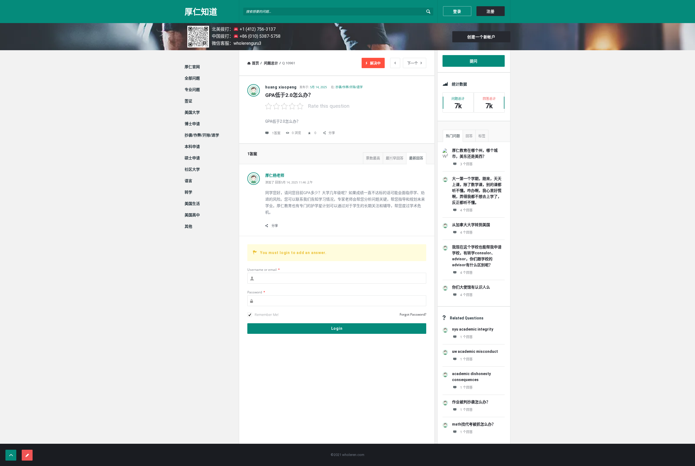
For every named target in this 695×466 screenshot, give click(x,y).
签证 (188, 101)
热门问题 (453, 136)
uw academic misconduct (475, 351)
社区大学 (192, 169)
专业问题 (192, 89)
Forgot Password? (413, 314)
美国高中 (192, 215)
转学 (188, 192)
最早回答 (394, 158)
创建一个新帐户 (481, 37)
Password (256, 292)
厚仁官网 (192, 67)
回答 (469, 136)
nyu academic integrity (472, 329)
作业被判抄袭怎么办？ (471, 402)
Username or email (263, 269)
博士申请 (192, 124)
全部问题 (192, 78)
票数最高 (373, 158)
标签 (481, 136)
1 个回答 (466, 337)
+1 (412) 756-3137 (257, 29)
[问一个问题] (27, 455)
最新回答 (416, 158)
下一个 (412, 63)
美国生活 (192, 203)
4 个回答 (466, 210)
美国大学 (192, 112)
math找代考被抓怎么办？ (473, 424)
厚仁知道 (201, 11)
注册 (490, 11)
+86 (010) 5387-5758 (259, 36)
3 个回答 (466, 164)
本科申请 (192, 146)
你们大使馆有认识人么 (471, 287)
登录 (457, 11)
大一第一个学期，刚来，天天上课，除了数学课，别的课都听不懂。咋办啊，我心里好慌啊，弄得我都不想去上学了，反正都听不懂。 (476, 190)
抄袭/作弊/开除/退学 (349, 87)
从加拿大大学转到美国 (471, 225)
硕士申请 (192, 158)
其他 (188, 226)
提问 (474, 61)
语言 (188, 181)
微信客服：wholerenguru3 (236, 43)
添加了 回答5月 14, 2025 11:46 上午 (289, 182)
